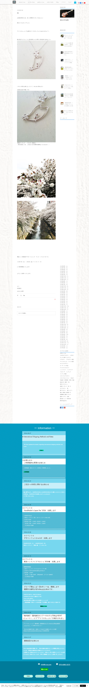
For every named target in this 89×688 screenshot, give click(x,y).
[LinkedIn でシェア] (24, 295)
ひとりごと (68, 357)
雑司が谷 (69, 398)
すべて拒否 (76, 685)
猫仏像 (64, 392)
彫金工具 (62, 382)
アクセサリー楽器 (70, 359)
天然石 (70, 380)
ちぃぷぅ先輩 (62, 357)
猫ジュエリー (70, 390)
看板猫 (67, 392)
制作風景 (66, 380)
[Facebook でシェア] (17, 295)
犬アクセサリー (63, 388)
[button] (41, 2)
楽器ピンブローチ (63, 386)
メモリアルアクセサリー (65, 375)
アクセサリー (62, 359)
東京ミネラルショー (64, 384)
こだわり (72, 355)
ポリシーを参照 (58, 686)
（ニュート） (27, 625)
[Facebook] (80, 3)
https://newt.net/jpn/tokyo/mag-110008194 (36, 630)
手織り (65, 382)
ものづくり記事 (20, 291)
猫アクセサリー (63, 390)
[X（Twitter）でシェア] (21, 295)
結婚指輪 (62, 394)
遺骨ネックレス (67, 394)
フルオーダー (62, 371)
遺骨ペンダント (63, 396)
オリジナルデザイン (64, 363)
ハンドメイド (70, 369)
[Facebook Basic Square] (61, 407)
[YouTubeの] (84, 3)
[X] (82, 3)
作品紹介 (19, 288)
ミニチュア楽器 (63, 373)
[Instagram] (78, 3)
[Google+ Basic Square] (64, 407)
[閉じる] (87, 686)
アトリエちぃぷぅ (63, 361)
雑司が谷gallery (63, 400)
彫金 (73, 380)
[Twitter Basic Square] (62, 407)
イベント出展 (71, 361)
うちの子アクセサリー (64, 355)
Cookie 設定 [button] (68, 685)
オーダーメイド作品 (64, 365)
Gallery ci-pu (63, 353)
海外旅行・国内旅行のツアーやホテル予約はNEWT (47, 623)
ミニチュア (68, 371)
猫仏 (61, 392)
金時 (68, 396)
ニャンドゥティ (63, 369)
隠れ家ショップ (63, 398)
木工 (69, 382)
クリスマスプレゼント (64, 367)
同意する (83, 685)
